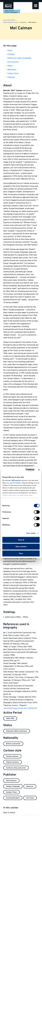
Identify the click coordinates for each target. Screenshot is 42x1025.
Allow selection (21, 546)
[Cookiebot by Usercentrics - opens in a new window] (26, 469)
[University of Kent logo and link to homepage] (8, 5)
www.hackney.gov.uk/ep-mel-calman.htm (20, 708)
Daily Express (11, 781)
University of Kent (9, 20)
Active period (12, 62)
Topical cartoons (12, 762)
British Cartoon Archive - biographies (11, 11)
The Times (30, 798)
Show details (31, 533)
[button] (35, 5)
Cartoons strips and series (16, 768)
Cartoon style (12, 73)
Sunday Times (11, 792)
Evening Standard (12, 798)
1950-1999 (10, 719)
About (9, 50)
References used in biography (19, 58)
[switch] (37, 512)
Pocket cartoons (12, 756)
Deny (21, 553)
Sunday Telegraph (13, 786)
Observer (29, 786)
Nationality (11, 69)
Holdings (11, 54)
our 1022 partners (15, 480)
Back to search (9, 812)
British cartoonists (13, 744)
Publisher (11, 77)
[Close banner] (39, 470)
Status (10, 66)
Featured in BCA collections (16, 731)
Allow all (21, 540)
